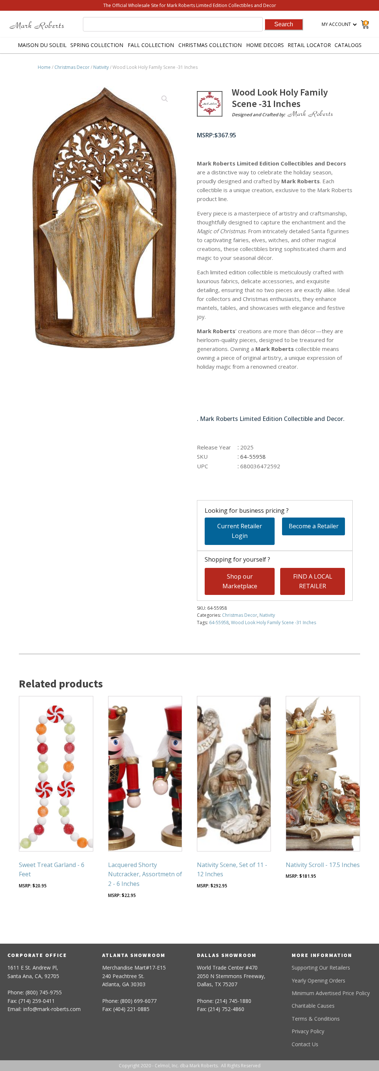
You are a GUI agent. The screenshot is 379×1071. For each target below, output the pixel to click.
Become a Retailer (314, 526)
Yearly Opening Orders (318, 980)
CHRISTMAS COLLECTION (210, 44)
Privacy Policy (308, 1031)
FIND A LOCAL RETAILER (312, 581)
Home (44, 67)
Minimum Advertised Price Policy (331, 993)
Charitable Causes (313, 1005)
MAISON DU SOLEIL (42, 44)
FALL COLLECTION (151, 44)
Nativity (101, 67)
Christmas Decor (72, 67)
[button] (164, 99)
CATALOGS (348, 44)
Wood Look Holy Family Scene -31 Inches (273, 622)
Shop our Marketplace (239, 581)
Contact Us (305, 1044)
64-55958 (219, 622)
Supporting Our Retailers (321, 967)
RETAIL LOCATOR (309, 44)
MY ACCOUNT (336, 24)
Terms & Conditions (316, 1018)
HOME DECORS (265, 44)
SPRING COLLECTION (96, 44)
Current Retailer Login (239, 531)
